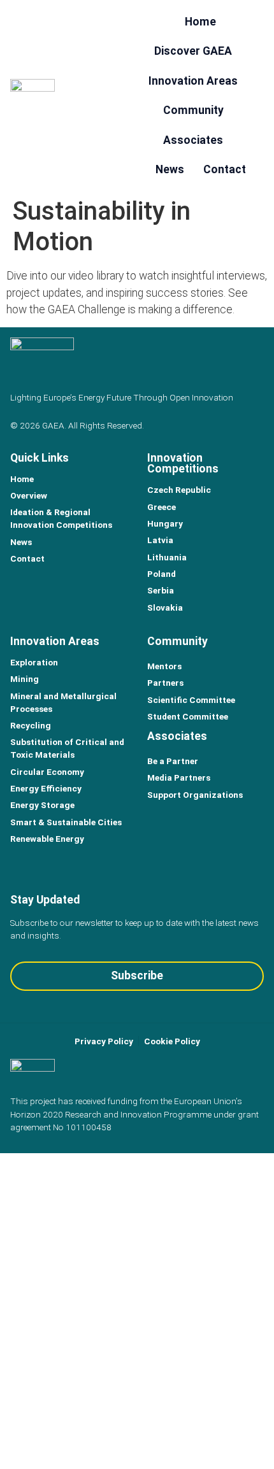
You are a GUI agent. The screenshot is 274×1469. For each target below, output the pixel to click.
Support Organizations (195, 795)
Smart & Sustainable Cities (66, 822)
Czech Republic (179, 490)
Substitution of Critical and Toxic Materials (67, 748)
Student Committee (187, 716)
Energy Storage (42, 805)
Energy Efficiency (46, 788)
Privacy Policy (104, 1041)
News (21, 542)
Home (22, 479)
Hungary (165, 523)
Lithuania (167, 557)
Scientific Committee (191, 700)
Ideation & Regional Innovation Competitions (61, 518)
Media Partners (178, 777)
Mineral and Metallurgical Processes (63, 702)
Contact (27, 558)
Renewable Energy (47, 839)
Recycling (30, 725)
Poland (161, 574)
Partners (165, 683)
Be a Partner (172, 761)
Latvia (160, 540)
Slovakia (165, 607)
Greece (161, 507)
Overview (28, 495)
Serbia (160, 590)
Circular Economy (47, 772)
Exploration (34, 662)
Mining (24, 679)
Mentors (164, 666)
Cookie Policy (172, 1041)
